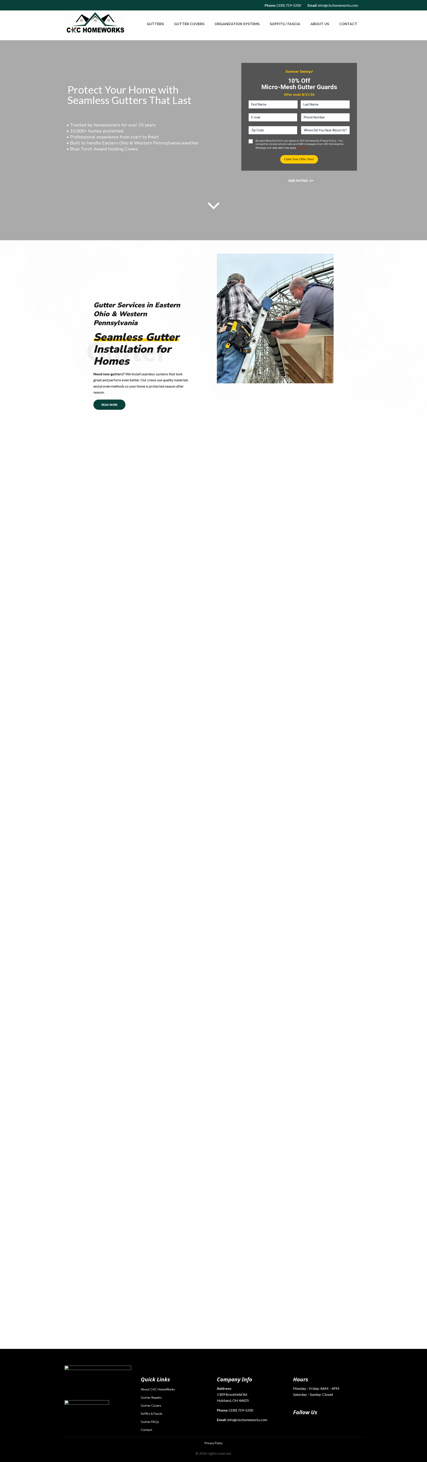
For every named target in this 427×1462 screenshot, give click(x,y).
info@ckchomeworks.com (338, 5)
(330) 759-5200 (289, 5)
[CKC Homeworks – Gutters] (95, 23)
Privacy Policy (214, 1443)
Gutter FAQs (150, 1422)
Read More (109, 404)
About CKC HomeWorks (158, 1389)
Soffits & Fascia (151, 1413)
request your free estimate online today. (301, 1293)
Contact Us (234, 591)
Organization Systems (237, 24)
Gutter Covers (189, 24)
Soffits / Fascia (285, 24)
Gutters (155, 24)
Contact (348, 24)
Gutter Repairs (151, 1397)
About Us (319, 24)
